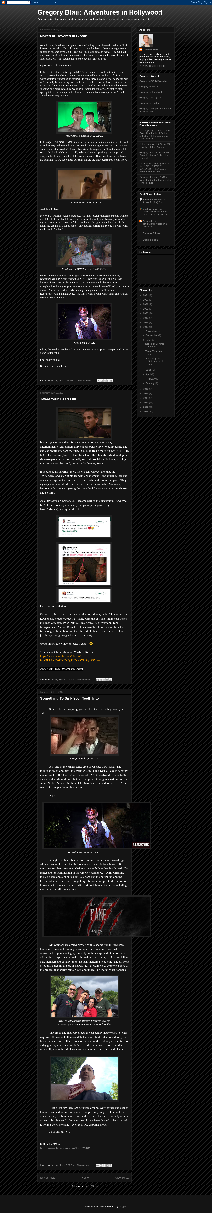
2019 (146, 318)
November (152, 331)
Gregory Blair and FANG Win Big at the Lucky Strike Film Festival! (154, 155)
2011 (146, 411)
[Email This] (98, 380)
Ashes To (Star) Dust (153, 202)
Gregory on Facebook (150, 92)
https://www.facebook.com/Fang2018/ (65, 1148)
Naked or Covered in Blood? (64, 36)
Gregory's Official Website (153, 81)
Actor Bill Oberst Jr (153, 199)
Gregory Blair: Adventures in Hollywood (99, 12)
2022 (146, 304)
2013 (146, 402)
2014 (146, 398)
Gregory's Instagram (150, 97)
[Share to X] (105, 380)
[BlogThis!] (102, 380)
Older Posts (122, 1177)
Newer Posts (47, 1177)
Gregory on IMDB (148, 86)
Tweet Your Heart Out (58, 399)
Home (85, 1177)
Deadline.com (150, 239)
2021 (146, 308)
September (152, 335)
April (148, 374)
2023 (146, 299)
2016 (146, 389)
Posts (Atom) (91, 1186)
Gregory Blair (150, 49)
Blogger (122, 1206)
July (148, 340)
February (151, 378)
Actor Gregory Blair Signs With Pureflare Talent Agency (155, 145)
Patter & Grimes (151, 233)
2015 (146, 393)
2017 (146, 327)
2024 (146, 295)
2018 (146, 322)
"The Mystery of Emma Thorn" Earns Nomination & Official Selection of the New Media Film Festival (155, 134)
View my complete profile (152, 65)
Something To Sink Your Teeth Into (69, 698)
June (149, 369)
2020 (146, 313)
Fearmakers (149, 221)
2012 (146, 407)
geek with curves (152, 209)
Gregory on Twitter (149, 103)
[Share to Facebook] (108, 380)
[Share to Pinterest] (111, 380)
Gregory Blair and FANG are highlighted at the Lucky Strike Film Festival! (155, 180)
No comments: (85, 380)
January (150, 383)
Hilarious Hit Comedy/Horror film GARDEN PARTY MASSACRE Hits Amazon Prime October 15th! (154, 167)
